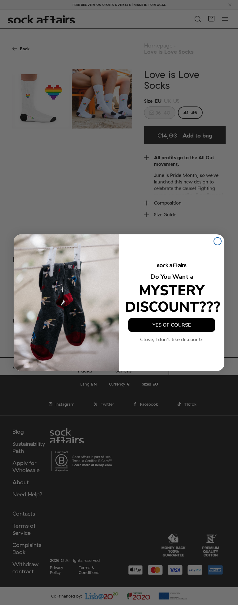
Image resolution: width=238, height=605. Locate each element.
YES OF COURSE (171, 325)
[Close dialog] (217, 241)
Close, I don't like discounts (172, 339)
